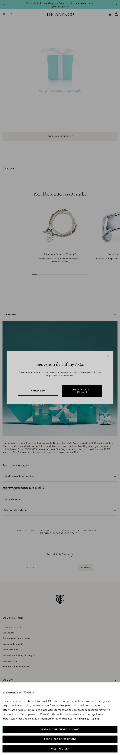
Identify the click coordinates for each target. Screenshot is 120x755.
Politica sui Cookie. (88, 718)
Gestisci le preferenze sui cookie (60, 729)
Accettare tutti (60, 749)
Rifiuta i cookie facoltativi (60, 739)
